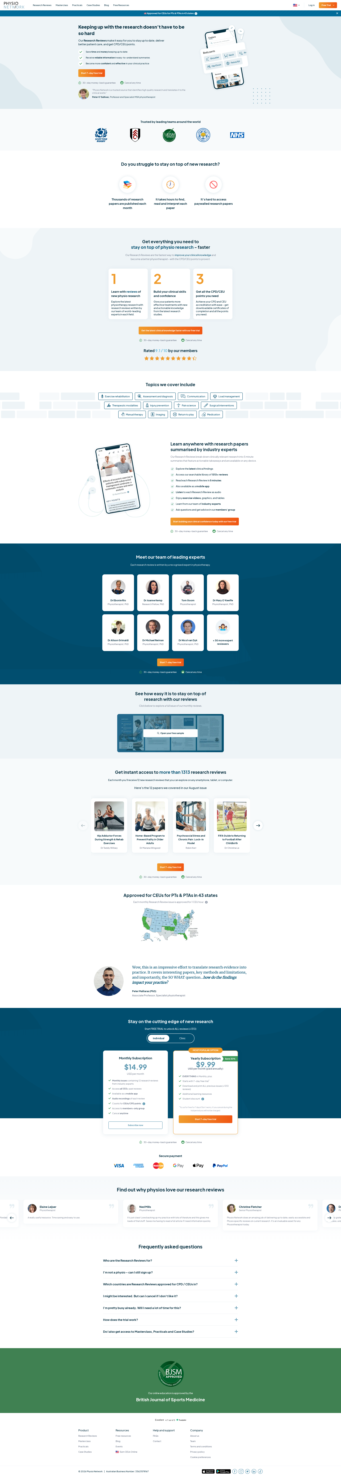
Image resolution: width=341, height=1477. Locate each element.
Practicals (77, 5)
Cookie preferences (200, 1457)
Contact (157, 1441)
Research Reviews (42, 5)
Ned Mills (145, 1206)
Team (193, 1441)
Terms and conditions (201, 1446)
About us (194, 1435)
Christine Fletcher (250, 1206)
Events (119, 1446)
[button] (258, 825)
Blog (106, 5)
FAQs (155, 1435)
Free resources (123, 1435)
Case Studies (93, 5)
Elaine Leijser (48, 1206)
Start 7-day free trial (91, 73)
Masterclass (62, 5)
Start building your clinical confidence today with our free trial (204, 521)
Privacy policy (197, 1451)
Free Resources (121, 5)
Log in (311, 5)
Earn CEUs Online (128, 1451)
